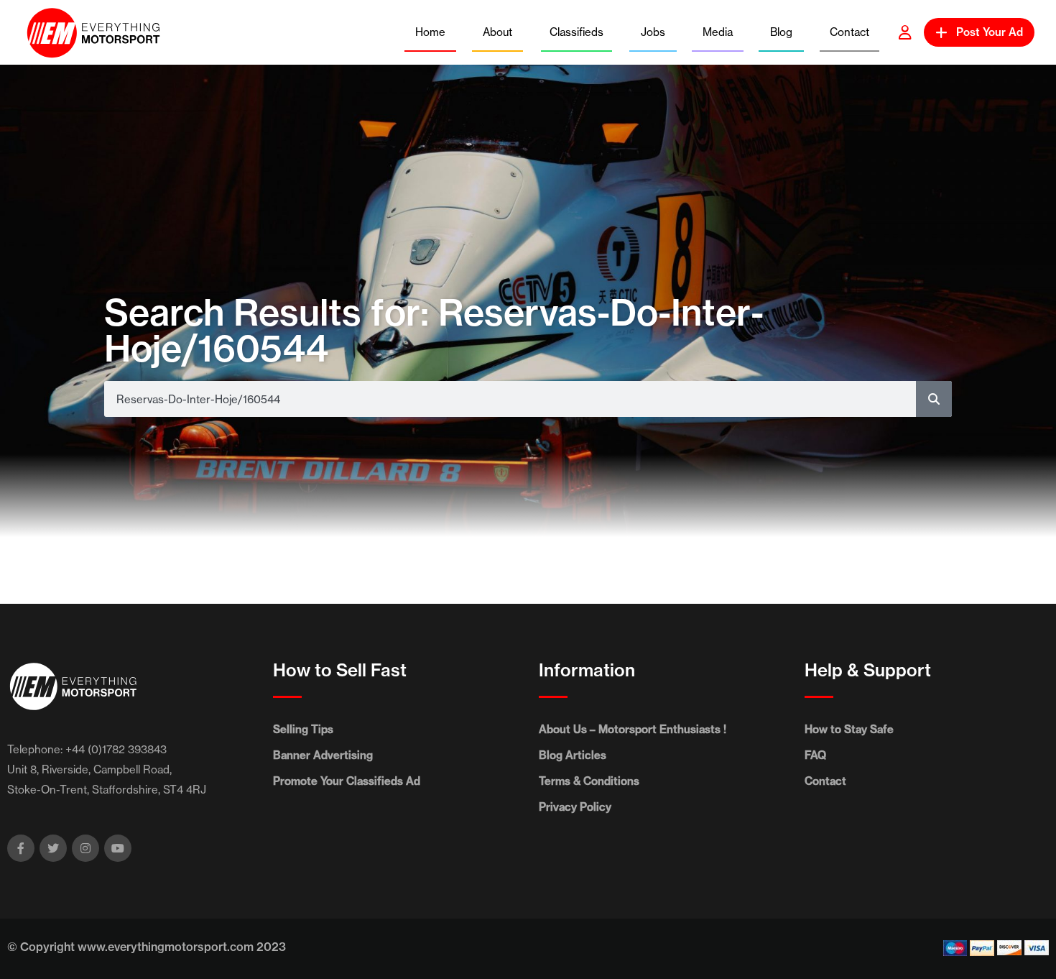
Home (430, 32)
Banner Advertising (323, 755)
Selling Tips (303, 729)
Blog (781, 32)
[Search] (934, 399)
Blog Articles (572, 755)
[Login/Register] (905, 32)
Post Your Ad (989, 32)
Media (718, 32)
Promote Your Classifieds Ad (346, 781)
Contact (849, 32)
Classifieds (576, 32)
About (497, 32)
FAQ (815, 755)
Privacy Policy (575, 807)
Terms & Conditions (589, 781)
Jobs (653, 32)
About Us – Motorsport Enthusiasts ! (632, 729)
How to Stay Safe (849, 729)
